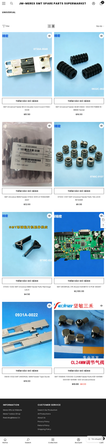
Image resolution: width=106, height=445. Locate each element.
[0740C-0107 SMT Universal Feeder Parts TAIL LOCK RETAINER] (79, 154)
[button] (49, 26)
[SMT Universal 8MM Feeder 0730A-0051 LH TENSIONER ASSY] (27, 154)
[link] (28, 440)
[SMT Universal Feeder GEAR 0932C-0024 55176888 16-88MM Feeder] (79, 64)
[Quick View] (49, 35)
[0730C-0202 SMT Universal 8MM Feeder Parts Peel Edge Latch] (27, 244)
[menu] (3, 3)
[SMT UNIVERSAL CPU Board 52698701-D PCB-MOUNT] (79, 244)
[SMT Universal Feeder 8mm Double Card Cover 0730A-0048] (27, 64)
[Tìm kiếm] (11, 3)
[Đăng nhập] (93, 3)
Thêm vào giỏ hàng (27, 101)
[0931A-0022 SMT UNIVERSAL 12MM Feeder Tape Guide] (27, 334)
